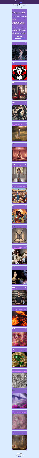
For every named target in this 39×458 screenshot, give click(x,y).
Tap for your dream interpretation (19, 38)
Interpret (15, 2)
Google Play (23, 454)
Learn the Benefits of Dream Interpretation (19, 455)
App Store (20, 454)
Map (18, 2)
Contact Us (19, 456)
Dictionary (21, 2)
